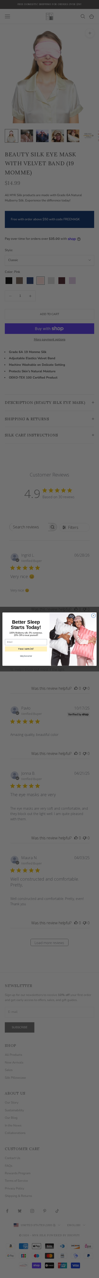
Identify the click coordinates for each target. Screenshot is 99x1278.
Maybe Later (26, 656)
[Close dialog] (93, 615)
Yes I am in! (26, 648)
